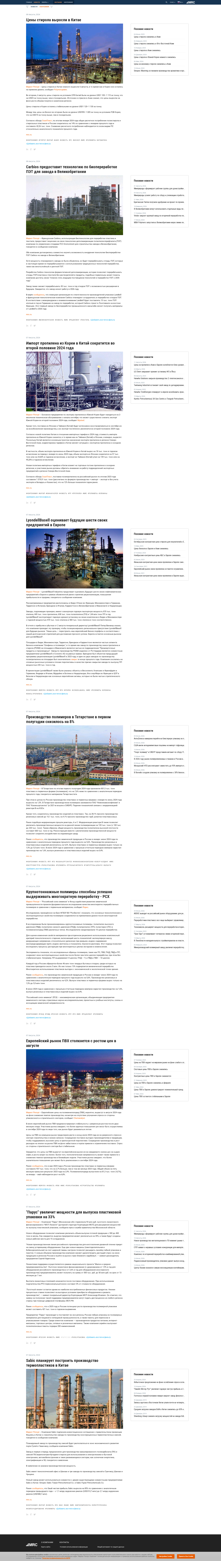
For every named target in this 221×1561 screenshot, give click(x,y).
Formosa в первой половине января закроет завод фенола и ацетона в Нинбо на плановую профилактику (159, 1396)
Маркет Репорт (33, 87)
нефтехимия (68, 2)
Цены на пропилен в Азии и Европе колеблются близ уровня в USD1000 (159, 365)
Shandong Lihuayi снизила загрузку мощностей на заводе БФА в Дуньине (159, 1416)
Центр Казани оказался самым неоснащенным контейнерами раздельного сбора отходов (159, 1268)
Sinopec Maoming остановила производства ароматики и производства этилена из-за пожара (159, 71)
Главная (29, 2)
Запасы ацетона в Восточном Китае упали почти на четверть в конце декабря (159, 1402)
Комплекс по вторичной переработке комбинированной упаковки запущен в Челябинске (159, 1254)
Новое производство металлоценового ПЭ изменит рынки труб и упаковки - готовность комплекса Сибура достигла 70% (159, 1240)
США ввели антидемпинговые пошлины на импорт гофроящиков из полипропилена (159, 745)
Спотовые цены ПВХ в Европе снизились (151, 1069)
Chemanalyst (79, 1118)
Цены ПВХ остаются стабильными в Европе (152, 1096)
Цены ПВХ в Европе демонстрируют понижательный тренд (158, 1089)
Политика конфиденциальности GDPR (56, 1558)
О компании (47, 1542)
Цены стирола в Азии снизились (147, 50)
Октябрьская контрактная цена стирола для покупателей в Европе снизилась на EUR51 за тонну (159, 542)
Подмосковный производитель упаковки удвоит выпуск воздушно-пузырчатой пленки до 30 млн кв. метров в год (159, 1261)
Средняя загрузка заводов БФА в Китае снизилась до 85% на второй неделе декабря (159, 1409)
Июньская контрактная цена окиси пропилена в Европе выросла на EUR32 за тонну (159, 575)
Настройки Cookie (165, 1556)
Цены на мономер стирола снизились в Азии (152, 64)
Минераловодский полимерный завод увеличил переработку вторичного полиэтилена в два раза (159, 947)
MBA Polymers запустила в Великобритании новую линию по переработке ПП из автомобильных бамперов (159, 222)
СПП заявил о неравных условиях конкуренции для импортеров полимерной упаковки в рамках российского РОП (159, 1247)
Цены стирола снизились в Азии (147, 37)
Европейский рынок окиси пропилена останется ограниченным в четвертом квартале (159, 569)
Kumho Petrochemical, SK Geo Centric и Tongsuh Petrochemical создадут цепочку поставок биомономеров (159, 399)
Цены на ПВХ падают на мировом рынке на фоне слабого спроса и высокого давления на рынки (159, 1062)
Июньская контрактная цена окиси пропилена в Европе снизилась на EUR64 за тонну (159, 562)
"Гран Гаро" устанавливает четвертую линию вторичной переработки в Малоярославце (159, 934)
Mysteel (81, 420)
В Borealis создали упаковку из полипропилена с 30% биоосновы (159, 772)
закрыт (74, 659)
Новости (37, 2)
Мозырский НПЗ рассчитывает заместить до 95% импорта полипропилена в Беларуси (159, 765)
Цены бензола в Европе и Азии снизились (151, 548)
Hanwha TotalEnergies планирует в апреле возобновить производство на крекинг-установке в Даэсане (159, 392)
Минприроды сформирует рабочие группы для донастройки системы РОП (159, 188)
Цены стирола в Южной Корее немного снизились (155, 57)
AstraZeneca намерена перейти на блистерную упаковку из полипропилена (159, 738)
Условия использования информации (74, 1547)
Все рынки (58, 2)
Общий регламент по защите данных (110, 1547)
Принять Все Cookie (186, 1556)
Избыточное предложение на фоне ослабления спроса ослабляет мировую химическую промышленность (159, 1382)
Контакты (64, 1542)
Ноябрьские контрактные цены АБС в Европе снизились (157, 555)
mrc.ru (29, 135)
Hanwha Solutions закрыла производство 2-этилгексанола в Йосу (159, 378)
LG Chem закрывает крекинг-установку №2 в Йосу (155, 371)
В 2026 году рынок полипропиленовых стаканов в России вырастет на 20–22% (159, 759)
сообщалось (39, 295)
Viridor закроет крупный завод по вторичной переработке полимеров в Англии (159, 215)
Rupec (85, 907)
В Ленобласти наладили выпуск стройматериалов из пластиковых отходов (159, 940)
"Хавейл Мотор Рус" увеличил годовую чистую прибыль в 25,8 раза (159, 1389)
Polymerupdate (60, 89)
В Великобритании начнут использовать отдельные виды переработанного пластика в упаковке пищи (159, 209)
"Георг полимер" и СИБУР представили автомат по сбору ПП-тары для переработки (159, 752)
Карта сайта (45, 1547)
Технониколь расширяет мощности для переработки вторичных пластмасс (159, 927)
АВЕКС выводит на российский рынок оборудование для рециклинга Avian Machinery (159, 913)
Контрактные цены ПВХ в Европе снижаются (152, 1076)
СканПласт (47, 120)
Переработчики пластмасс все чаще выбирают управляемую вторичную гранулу (159, 920)
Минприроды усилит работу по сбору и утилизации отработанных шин (159, 195)
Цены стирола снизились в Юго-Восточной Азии (154, 43)
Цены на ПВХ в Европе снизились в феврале (152, 1083)
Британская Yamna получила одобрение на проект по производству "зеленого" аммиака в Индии (159, 202)
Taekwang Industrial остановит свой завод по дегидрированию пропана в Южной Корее (159, 385)
